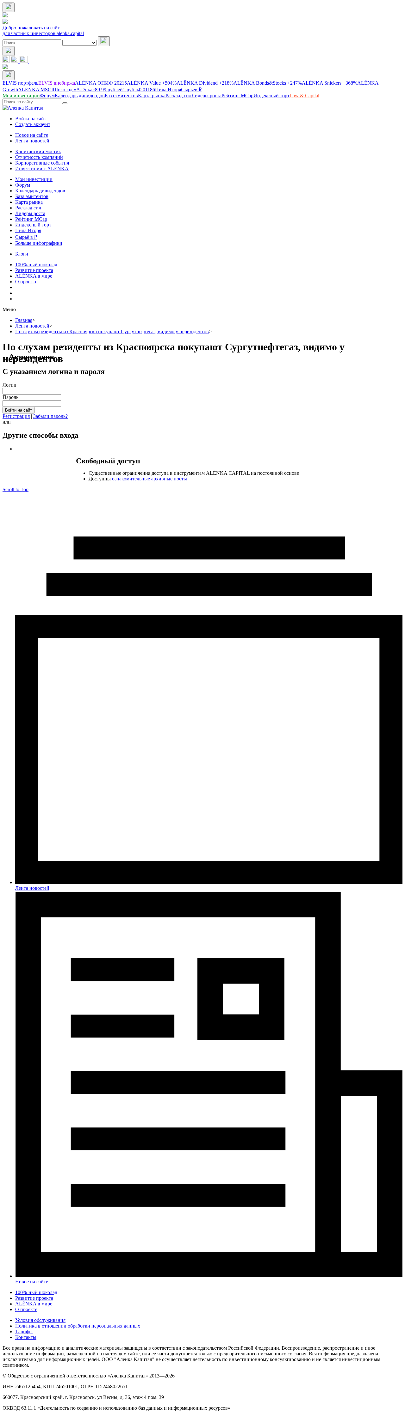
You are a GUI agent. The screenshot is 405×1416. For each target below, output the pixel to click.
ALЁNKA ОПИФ (101, 83)
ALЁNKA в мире (33, 276)
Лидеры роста (30, 213)
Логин (9, 385)
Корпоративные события (42, 163)
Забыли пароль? (50, 416)
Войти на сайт (30, 118)
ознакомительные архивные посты (149, 478)
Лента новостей (32, 140)
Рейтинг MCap (31, 219)
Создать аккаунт (32, 124)
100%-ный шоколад (36, 264)
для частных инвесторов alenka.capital (43, 33)
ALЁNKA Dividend (205, 83)
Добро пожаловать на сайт (31, 27)
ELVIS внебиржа (56, 83)
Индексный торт (33, 224)
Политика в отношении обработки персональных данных (77, 1326)
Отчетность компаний (39, 157)
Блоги (21, 253)
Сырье (191, 89)
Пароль (10, 397)
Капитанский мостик (38, 151)
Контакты (25, 1337)
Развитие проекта (34, 270)
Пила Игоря (168, 89)
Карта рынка (29, 202)
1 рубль (139, 89)
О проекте (26, 281)
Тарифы (24, 1331)
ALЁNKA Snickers (329, 83)
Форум (22, 185)
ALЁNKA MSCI (35, 89)
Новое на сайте (31, 135)
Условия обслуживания (40, 1320)
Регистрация (16, 416)
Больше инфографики (38, 243)
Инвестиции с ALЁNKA (42, 168)
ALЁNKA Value (152, 83)
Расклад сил (28, 207)
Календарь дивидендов (40, 190)
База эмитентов (31, 196)
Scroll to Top (15, 489)
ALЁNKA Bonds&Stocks (268, 83)
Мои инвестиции (34, 179)
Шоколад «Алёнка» (88, 89)
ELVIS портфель (20, 83)
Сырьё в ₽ (26, 237)
